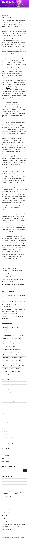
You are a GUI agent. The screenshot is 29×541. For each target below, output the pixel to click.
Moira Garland (6, 305)
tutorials (5, 371)
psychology (22, 357)
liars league (6, 344)
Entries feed (5, 455)
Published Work (6, 419)
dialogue (5, 338)
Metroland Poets (7, 352)
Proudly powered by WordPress (17, 537)
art (9, 327)
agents (5, 327)
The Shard (17, 368)
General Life (5, 407)
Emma (11, 338)
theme (11, 368)
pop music (14, 357)
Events (4, 395)
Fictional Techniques (7, 401)
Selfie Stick (5, 318)
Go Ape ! (8, 88)
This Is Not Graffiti (7, 497)
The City (5, 368)
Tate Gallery (22, 366)
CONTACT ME (6, 480)
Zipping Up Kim (7, 17)
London (13, 344)
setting (12, 363)
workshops (6, 374)
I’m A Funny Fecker (7, 276)
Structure (5, 366)
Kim (16, 341)
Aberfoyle (19, 93)
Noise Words (5, 483)
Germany (5, 341)
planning (12, 355)
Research (5, 363)
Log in (3, 452)
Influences (5, 410)
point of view (6, 357)
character (5, 333)
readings (17, 360)
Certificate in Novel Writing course (16, 330)
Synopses (4, 431)
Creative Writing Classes (9, 335)
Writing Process (6, 443)
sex (16, 363)
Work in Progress (6, 440)
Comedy (4, 389)
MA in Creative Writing (9, 346)
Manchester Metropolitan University (12, 349)
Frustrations (5, 404)
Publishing (6, 360)
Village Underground (14, 371)
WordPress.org (6, 461)
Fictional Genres (6, 398)
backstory (20, 327)
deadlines (20, 335)
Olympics (5, 355)
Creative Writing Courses (9, 392)
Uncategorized (6, 437)
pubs (12, 360)
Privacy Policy (5, 489)
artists (13, 327)
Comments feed (6, 458)
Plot (17, 355)
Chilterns (12, 333)
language (21, 341)
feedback (17, 338)
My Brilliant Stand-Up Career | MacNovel (12, 309)
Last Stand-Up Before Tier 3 (9, 273)
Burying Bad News (7, 383)
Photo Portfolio (6, 486)
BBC (4, 330)
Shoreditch (22, 363)
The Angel (5, 434)
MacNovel (8, 2)
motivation (16, 352)
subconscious (13, 366)
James (11, 341)
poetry (4, 416)
